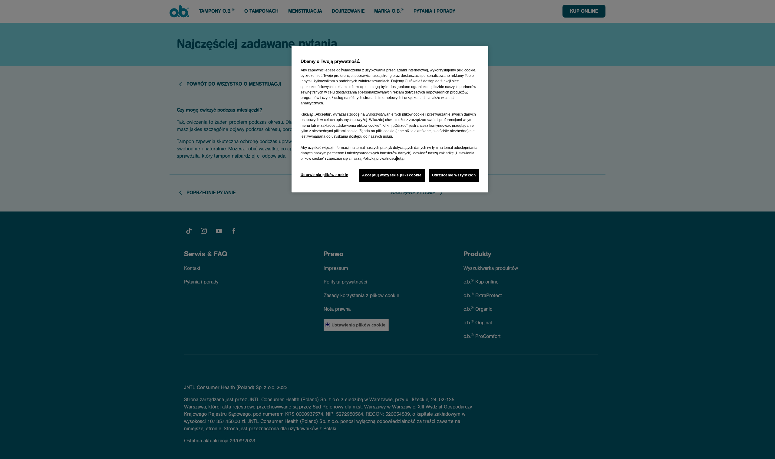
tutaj (400, 158)
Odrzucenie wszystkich (454, 175)
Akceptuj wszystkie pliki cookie (392, 175)
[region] (390, 119)
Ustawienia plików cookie (324, 175)
